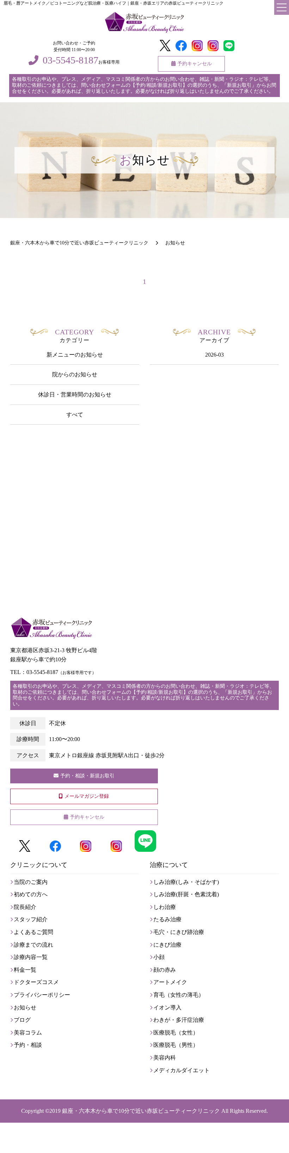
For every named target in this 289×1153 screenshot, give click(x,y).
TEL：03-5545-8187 (53, 672)
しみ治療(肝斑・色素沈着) (186, 894)
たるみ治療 (167, 919)
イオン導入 (167, 1008)
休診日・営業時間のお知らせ (74, 395)
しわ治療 (164, 907)
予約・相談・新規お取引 (87, 775)
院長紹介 (25, 907)
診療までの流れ (33, 945)
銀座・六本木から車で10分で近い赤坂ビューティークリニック (141, 1111)
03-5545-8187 (70, 60)
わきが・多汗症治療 (178, 1020)
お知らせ (25, 1008)
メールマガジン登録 (86, 796)
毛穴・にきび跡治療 (178, 932)
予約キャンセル (194, 63)
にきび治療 (167, 945)
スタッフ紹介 (31, 919)
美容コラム (28, 1033)
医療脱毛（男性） (175, 1045)
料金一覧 (25, 970)
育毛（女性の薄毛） (178, 995)
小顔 (159, 957)
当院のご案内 (31, 882)
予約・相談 (28, 1045)
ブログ (22, 1020)
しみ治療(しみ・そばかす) (186, 882)
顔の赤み (164, 970)
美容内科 (164, 1058)
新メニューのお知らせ (75, 355)
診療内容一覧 (31, 957)
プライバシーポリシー (42, 995)
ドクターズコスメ (36, 982)
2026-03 (214, 355)
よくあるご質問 (33, 932)
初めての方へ (31, 894)
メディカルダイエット (181, 1070)
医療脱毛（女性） (175, 1033)
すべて (74, 415)
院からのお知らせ (74, 374)
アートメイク (170, 982)
